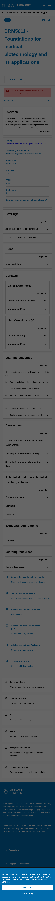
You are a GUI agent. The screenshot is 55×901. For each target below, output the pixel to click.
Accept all (27, 887)
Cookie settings (27, 893)
